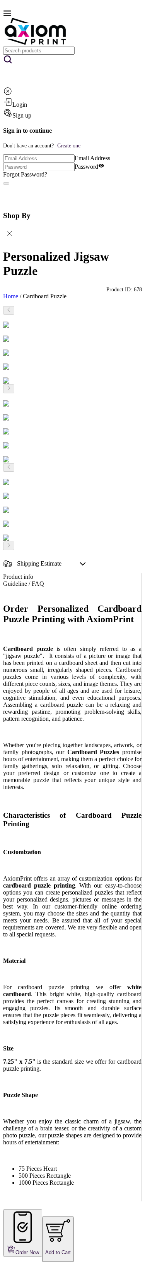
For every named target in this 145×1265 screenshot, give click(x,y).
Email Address (92, 158)
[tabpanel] (72, 902)
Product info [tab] (18, 576)
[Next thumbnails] (8, 388)
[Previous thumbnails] (8, 310)
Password (86, 166)
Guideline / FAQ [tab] (23, 583)
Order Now (27, 1252)
